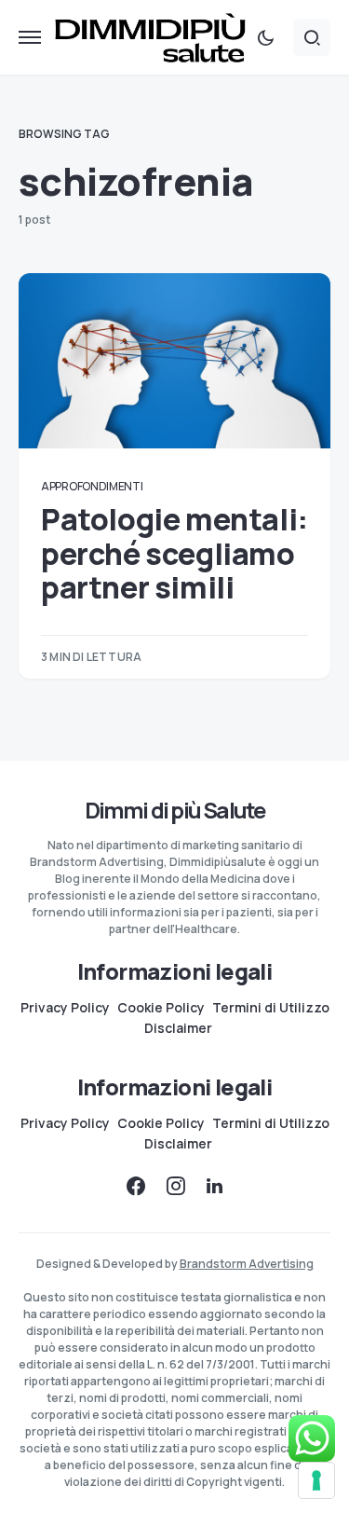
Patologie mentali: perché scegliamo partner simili (174, 553)
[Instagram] (176, 1185)
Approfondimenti (92, 486)
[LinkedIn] (214, 1185)
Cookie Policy (161, 1007)
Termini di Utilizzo (270, 1007)
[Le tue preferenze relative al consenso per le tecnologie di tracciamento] (316, 1480)
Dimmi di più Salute (175, 809)
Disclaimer (178, 1028)
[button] (29, 37)
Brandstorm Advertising (247, 1264)
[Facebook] (136, 1185)
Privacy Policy (65, 1007)
